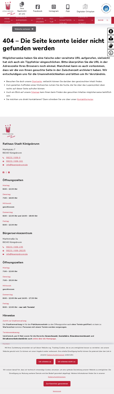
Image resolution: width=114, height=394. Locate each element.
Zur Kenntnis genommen (57, 383)
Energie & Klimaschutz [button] (83, 20)
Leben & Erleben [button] (40, 20)
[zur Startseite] (9, 8)
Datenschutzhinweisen (55, 355)
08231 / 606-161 (14, 161)
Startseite (37, 81)
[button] (110, 31)
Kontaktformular (85, 99)
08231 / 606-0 (13, 157)
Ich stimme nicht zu (66, 361)
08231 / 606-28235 (16, 250)
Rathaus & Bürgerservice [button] (21, 20)
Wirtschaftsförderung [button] (65, 20)
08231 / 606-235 (14, 247)
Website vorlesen (23, 29)
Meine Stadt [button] (7, 20)
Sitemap (35, 92)
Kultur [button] (52, 20)
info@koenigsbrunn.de (17, 164)
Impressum (57, 391)
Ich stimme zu (45, 361)
